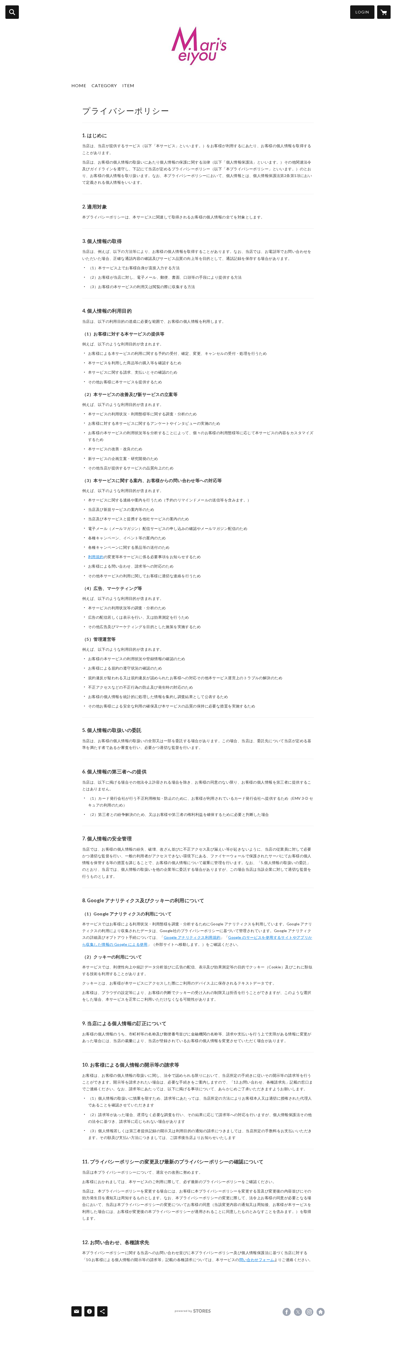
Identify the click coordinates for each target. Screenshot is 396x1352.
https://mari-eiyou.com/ (321, 1312)
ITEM (128, 85)
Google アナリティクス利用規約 (192, 937)
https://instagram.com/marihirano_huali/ (309, 1312)
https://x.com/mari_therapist (298, 1312)
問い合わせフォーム (256, 1259)
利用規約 (96, 556)
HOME (78, 85)
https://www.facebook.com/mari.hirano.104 (287, 1312)
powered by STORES (192, 1311)
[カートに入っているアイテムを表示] (384, 12)
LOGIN (362, 12)
